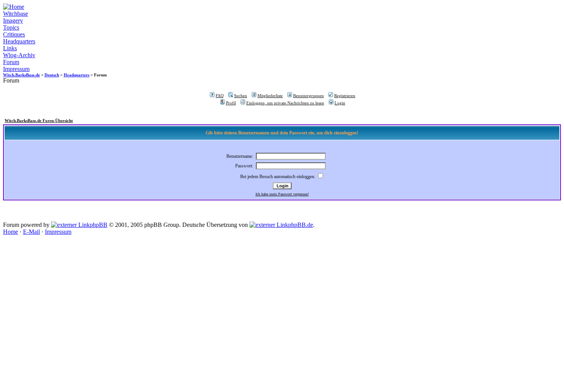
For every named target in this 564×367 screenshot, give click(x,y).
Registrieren (344, 95)
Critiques (14, 34)
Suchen (240, 95)
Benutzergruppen (308, 95)
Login (340, 103)
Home (10, 231)
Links (10, 48)
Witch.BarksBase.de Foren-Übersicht (39, 120)
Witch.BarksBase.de (21, 75)
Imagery (13, 20)
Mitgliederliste (270, 95)
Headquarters (19, 41)
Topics (11, 27)
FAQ (220, 95)
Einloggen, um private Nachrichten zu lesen (285, 103)
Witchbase (15, 13)
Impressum (16, 69)
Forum (11, 62)
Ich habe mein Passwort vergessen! (282, 194)
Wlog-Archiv (19, 55)
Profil (231, 103)
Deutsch (52, 75)
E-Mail (31, 231)
